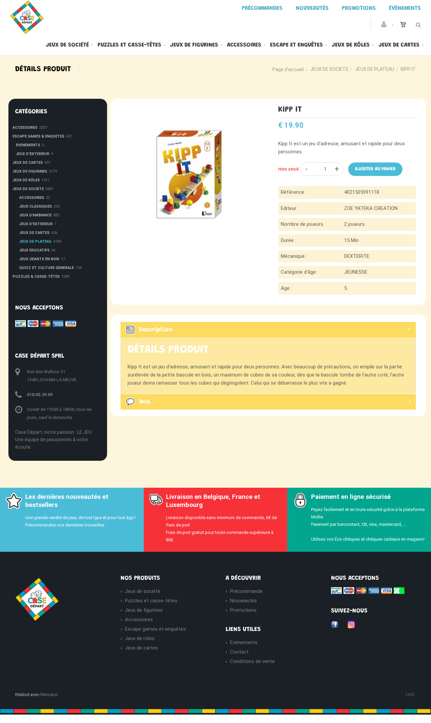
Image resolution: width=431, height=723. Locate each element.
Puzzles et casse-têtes (129, 45)
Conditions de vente (252, 661)
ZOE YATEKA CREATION (371, 208)
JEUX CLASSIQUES (35, 206)
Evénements (244, 642)
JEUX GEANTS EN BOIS (39, 259)
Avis (144, 402)
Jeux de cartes (399, 45)
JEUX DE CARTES (27, 162)
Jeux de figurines (194, 45)
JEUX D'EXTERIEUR (32, 154)
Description (156, 330)
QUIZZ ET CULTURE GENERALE (46, 268)
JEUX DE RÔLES (26, 180)
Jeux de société (67, 45)
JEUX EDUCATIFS (34, 250)
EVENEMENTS (28, 145)
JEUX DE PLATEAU (374, 69)
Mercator (49, 694)
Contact (239, 652)
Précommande (246, 591)
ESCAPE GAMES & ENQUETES (38, 136)
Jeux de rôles (351, 45)
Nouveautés (243, 601)
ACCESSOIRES (24, 127)
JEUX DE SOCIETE (329, 69)
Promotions (243, 610)
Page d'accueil (288, 69)
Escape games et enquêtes (155, 629)
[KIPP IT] (189, 110)
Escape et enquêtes (296, 45)
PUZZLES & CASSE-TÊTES (36, 276)
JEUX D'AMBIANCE (35, 215)
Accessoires (244, 45)
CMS (409, 694)
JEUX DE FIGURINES (29, 171)
